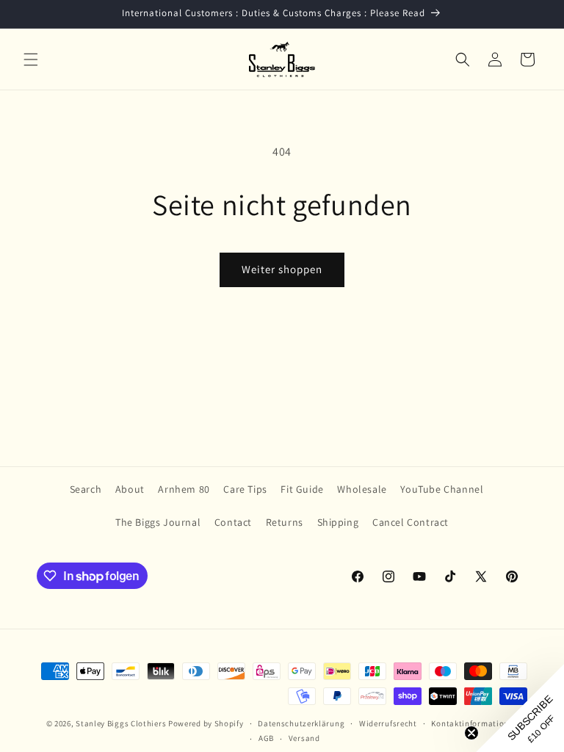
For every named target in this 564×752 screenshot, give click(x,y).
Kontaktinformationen (474, 723)
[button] (31, 59)
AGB (266, 738)
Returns (284, 522)
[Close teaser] (471, 733)
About (130, 489)
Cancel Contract (410, 522)
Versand (304, 738)
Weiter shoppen (282, 269)
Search (86, 489)
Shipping (338, 522)
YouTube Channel (441, 489)
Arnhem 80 (183, 489)
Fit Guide (302, 489)
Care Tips (245, 489)
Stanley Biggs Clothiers (121, 723)
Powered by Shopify (206, 723)
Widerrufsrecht (388, 723)
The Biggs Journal (157, 522)
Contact (233, 522)
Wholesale (361, 489)
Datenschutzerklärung (301, 723)
